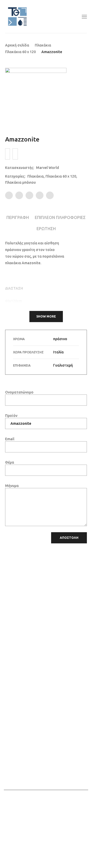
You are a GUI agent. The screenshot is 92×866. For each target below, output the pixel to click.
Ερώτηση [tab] (46, 228)
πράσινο (60, 339)
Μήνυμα (12, 486)
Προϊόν (11, 416)
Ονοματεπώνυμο (19, 392)
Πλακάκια (43, 45)
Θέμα (9, 462)
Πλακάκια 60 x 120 (20, 52)
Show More (46, 316)
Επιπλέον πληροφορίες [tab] (60, 217)
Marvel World (47, 168)
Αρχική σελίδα (17, 45)
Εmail (9, 439)
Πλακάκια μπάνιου (20, 182)
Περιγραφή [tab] (17, 217)
